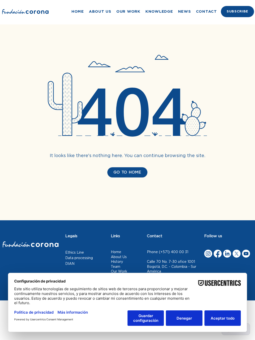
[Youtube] (246, 254)
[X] (237, 254)
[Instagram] (208, 254)
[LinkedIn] (227, 254)
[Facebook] (218, 254)
